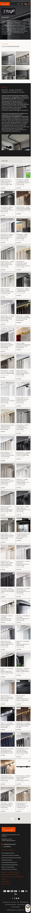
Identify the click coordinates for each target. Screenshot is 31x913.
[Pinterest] (17, 898)
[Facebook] (12, 898)
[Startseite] (5, 3)
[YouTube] (19, 898)
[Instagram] (14, 898)
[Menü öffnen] (28, 4)
